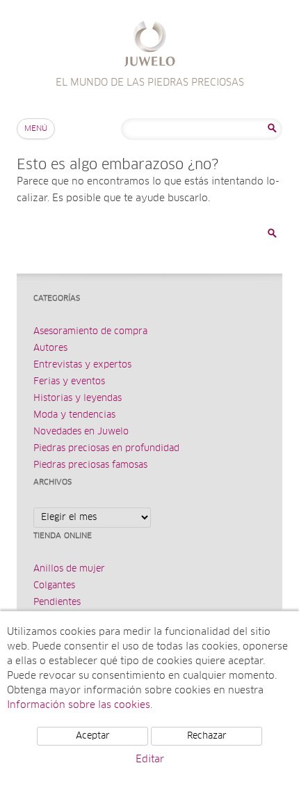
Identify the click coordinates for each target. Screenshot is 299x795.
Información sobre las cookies (78, 705)
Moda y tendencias (74, 415)
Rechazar (207, 736)
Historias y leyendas (77, 398)
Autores (50, 348)
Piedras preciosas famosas (90, 465)
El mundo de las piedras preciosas (150, 45)
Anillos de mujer (69, 569)
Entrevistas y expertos (82, 365)
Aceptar (93, 736)
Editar (150, 759)
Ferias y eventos (69, 381)
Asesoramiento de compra (90, 331)
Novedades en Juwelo (81, 431)
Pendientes (57, 602)
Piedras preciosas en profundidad (106, 448)
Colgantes (54, 585)
